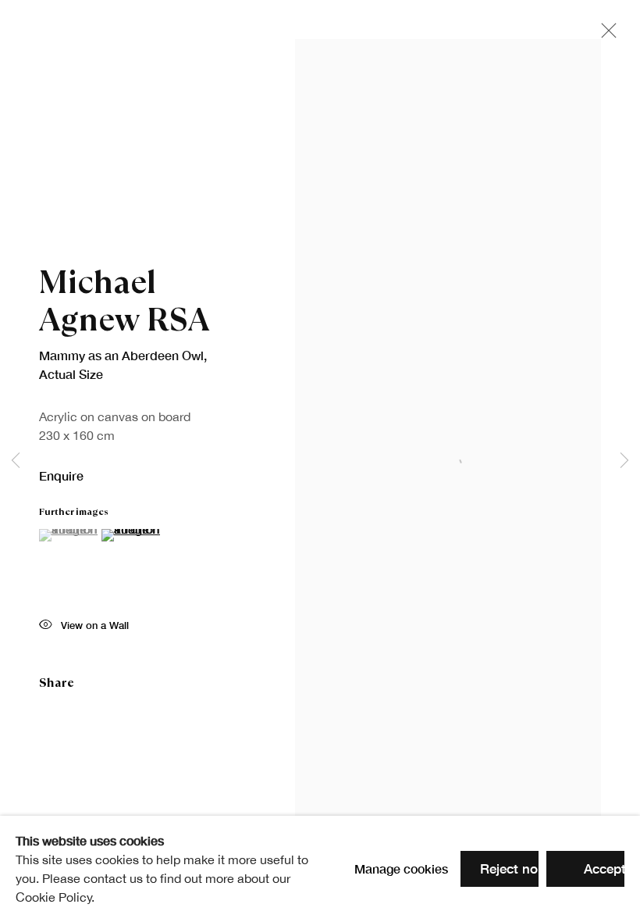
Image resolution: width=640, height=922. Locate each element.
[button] (68, 535)
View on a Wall (95, 625)
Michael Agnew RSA (124, 300)
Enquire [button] (61, 475)
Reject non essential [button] (541, 868)
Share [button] (56, 682)
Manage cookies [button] (401, 868)
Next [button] (624, 461)
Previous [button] (15, 461)
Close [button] (605, 35)
